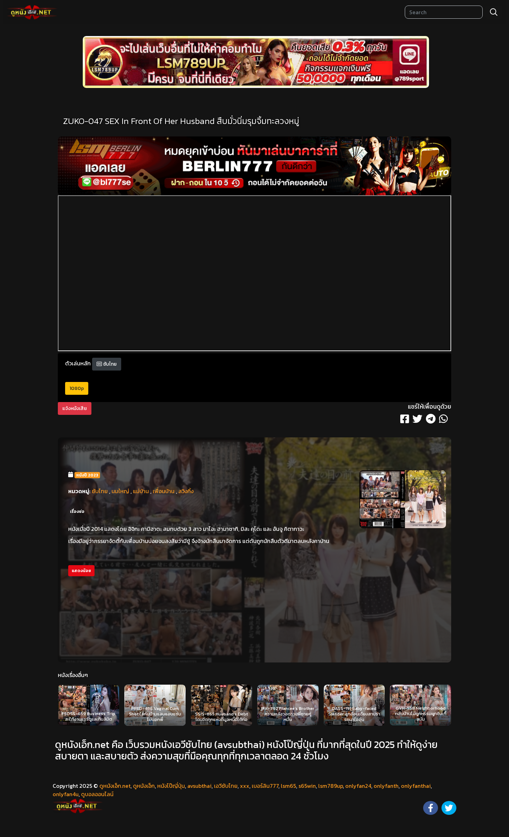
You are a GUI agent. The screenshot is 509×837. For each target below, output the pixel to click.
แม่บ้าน (141, 491)
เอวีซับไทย (226, 786)
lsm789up (330, 786)
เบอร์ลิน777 (265, 786)
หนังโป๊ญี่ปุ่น (171, 786)
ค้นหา (493, 12)
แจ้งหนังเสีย (74, 408)
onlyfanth (386, 786)
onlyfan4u (66, 794)
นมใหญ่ (120, 491)
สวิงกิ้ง (186, 491)
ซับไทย (109, 364)
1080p (77, 388)
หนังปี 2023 (87, 475)
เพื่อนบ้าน (164, 491)
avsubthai (199, 786)
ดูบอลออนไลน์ (97, 794)
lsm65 (288, 786)
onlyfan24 (358, 786)
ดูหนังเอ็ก (144, 786)
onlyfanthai (416, 786)
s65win (307, 786)
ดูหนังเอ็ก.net (115, 786)
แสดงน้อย (81, 571)
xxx (244, 786)
